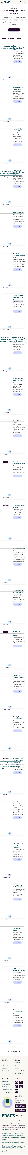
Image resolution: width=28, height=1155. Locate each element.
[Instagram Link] (16, 1086)
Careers (17, 1068)
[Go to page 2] (7, 161)
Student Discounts (7, 1089)
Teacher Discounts (7, 1087)
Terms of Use (5, 1135)
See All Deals (14, 30)
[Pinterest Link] (21, 1086)
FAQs (3, 1062)
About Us (17, 1062)
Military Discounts (7, 1084)
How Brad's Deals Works (19, 1074)
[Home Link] (8, 2)
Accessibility (5, 1068)
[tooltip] (10, 77)
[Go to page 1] (6, 202)
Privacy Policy (12, 1135)
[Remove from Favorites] (10, 77)
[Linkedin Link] (16, 1091)
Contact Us (5, 1065)
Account (25, 2)
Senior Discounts (6, 1092)
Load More (14, 1051)
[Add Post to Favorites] (10, 160)
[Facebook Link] (16, 1082)
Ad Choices (20, 1135)
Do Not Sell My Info (7, 1071)
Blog (16, 1065)
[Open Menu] (1, 2)
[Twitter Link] (21, 1082)
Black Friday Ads (6, 1081)
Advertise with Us (19, 1071)
